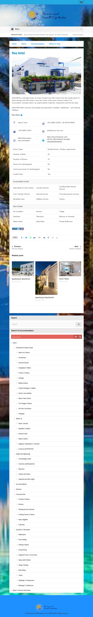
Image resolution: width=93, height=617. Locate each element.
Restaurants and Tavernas (26, 509)
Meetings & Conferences (26, 585)
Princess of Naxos (75, 247)
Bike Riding (22, 570)
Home (14, 44)
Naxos (23, 44)
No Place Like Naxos (25, 409)
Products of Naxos (24, 499)
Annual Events (23, 434)
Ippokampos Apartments (44, 297)
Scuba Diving (23, 550)
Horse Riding (22, 540)
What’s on (19, 419)
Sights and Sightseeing (23, 454)
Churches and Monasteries (27, 464)
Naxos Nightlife (23, 520)
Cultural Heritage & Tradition (27, 388)
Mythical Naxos (23, 383)
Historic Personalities (25, 393)
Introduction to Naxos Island (24, 348)
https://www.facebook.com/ (57, 137)
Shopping (21, 414)
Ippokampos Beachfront (21, 279)
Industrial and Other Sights (27, 479)
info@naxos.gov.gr (62, 613)
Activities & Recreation (23, 530)
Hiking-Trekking (23, 565)
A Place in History (24, 373)
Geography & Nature (25, 368)
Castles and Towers (24, 474)
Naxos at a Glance (24, 353)
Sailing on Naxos (24, 545)
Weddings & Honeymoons (26, 580)
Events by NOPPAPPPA (26, 449)
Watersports (22, 535)
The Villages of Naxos (25, 403)
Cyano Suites (64, 278)
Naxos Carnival (23, 423)
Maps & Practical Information (22, 590)
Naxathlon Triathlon (24, 429)
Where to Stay (54, 44)
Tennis (21, 575)
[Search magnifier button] (80, 337)
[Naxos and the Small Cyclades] (46, 15)
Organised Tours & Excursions (28, 555)
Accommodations (37, 44)
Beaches (18, 489)
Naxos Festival (23, 439)
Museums (22, 469)
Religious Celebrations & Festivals (29, 444)
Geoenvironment (24, 363)
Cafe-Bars (22, 525)
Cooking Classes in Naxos (27, 514)
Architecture (22, 358)
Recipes (21, 504)
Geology (21, 378)
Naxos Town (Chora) (25, 398)
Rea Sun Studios (17, 247)
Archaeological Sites (25, 459)
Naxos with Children (25, 560)
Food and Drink (20, 494)
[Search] (79, 324)
